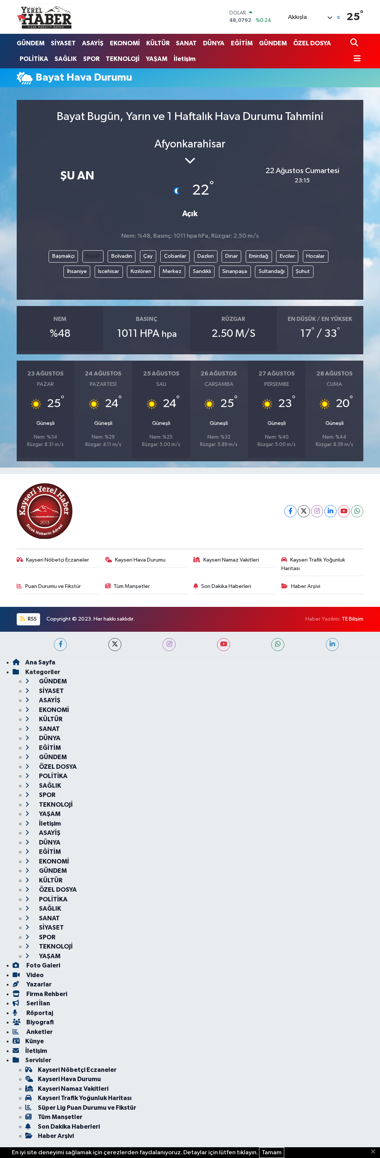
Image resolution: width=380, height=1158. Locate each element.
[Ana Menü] (355, 59)
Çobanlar (175, 256)
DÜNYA (214, 43)
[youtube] (223, 644)
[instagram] (169, 644)
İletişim (185, 59)
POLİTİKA (34, 59)
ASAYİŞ (93, 43)
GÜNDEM (31, 43)
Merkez (172, 271)
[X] (304, 511)
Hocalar (315, 256)
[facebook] (60, 644)
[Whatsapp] (357, 511)
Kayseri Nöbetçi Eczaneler (57, 560)
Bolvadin (121, 256)
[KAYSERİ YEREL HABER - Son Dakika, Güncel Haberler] (44, 16)
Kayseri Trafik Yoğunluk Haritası (313, 564)
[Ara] (355, 43)
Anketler (39, 1032)
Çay (148, 256)
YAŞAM (156, 59)
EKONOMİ (125, 43)
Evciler (287, 256)
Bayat (93, 256)
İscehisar (108, 271)
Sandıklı (202, 271)
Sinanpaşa (234, 271)
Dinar (231, 256)
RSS (32, 619)
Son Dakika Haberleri (226, 586)
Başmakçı (63, 256)
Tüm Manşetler (132, 586)
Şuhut (303, 271)
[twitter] (114, 644)
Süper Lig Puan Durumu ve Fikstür (87, 1108)
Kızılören (141, 271)
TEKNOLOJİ (123, 59)
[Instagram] (317, 511)
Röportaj (39, 1013)
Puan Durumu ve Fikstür (53, 586)
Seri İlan (37, 1003)
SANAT (186, 43)
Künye (34, 1041)
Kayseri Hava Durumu (140, 560)
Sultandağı (272, 271)
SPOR (91, 59)
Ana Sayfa (40, 662)
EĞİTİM (242, 43)
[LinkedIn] (330, 511)
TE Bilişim (352, 619)
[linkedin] (332, 644)
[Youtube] (344, 511)
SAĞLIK (66, 59)
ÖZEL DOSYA (312, 43)
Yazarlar (38, 984)
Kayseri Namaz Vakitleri (231, 560)
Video (34, 975)
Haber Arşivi (305, 586)
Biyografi (39, 1022)
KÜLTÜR (158, 43)
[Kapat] (375, 1152)
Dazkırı (205, 256)
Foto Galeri (42, 965)
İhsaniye (77, 271)
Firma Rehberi (46, 994)
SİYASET (63, 43)
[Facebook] (290, 511)
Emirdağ (258, 256)
